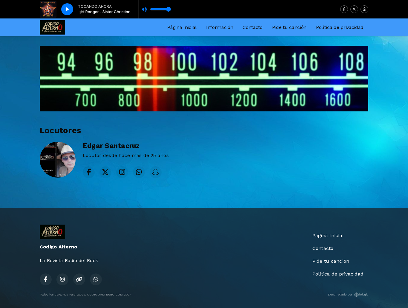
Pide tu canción (289, 27)
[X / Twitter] (354, 9)
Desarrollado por (340, 294)
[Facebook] (344, 9)
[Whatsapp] (364, 9)
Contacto (252, 27)
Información (219, 27)
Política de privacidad (339, 27)
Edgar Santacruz (111, 146)
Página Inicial (182, 27)
